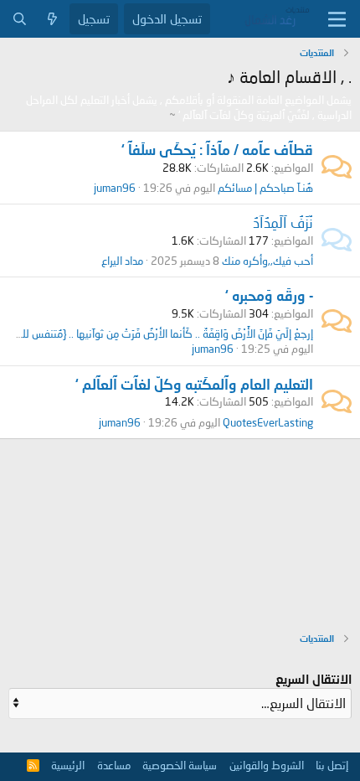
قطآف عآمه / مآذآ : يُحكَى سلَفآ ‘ (217, 149)
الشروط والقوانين (266, 765)
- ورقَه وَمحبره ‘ (269, 295)
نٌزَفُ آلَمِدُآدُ (283, 222)
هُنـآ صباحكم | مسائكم (265, 187)
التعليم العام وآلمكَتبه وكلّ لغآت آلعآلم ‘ (194, 384)
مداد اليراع (122, 260)
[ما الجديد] (52, 18)
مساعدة (114, 765)
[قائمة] (337, 19)
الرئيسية (68, 765)
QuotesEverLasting (268, 422)
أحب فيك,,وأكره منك (267, 260)
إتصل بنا (332, 765)
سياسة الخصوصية (179, 765)
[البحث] (19, 18)
